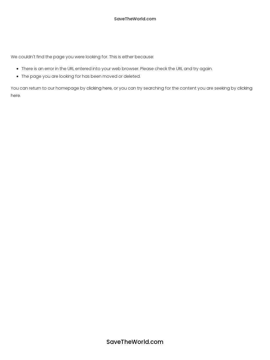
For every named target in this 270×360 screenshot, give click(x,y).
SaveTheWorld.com (135, 19)
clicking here (99, 88)
